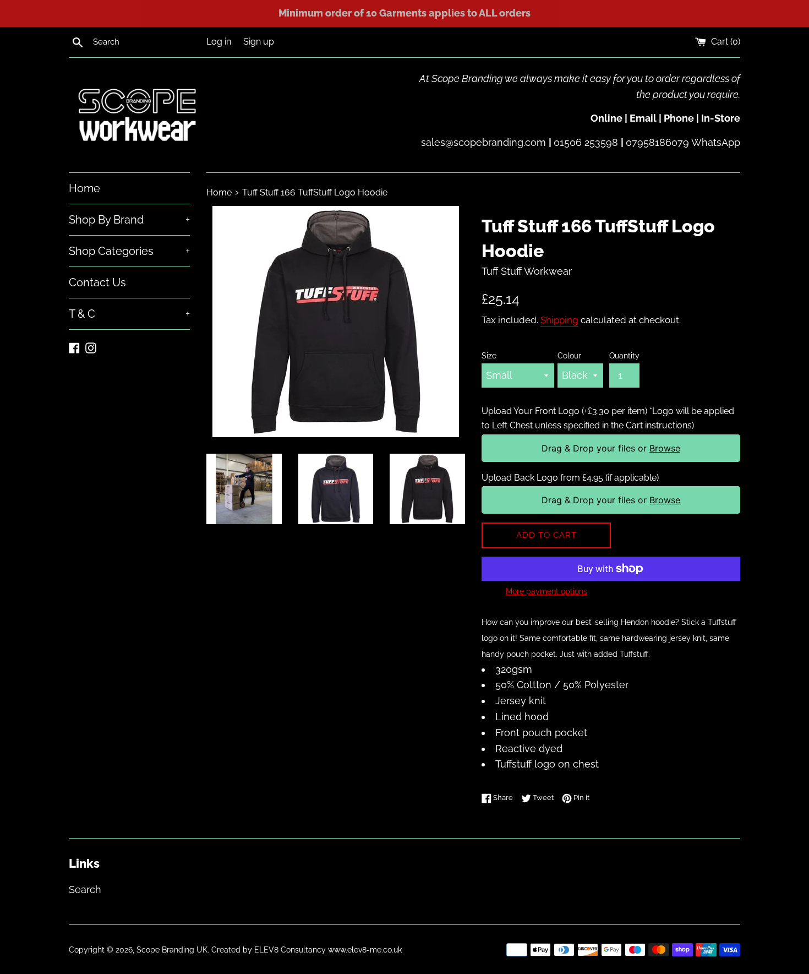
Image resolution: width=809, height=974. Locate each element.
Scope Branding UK (171, 949)
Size (489, 355)
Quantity (624, 355)
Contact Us (97, 282)
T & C (129, 313)
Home (84, 188)
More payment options (546, 591)
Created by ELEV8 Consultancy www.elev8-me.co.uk (306, 949)
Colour (569, 355)
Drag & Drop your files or (611, 448)
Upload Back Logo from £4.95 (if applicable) (570, 477)
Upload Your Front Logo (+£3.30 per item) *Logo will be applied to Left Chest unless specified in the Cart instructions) (608, 418)
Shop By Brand (129, 219)
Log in (218, 41)
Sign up (258, 41)
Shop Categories (129, 251)
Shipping (559, 319)
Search (85, 889)
